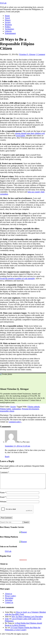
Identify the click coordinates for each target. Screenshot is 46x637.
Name (3, 492)
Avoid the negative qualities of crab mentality (17, 278)
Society (13, 407)
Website (3, 502)
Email (3, 497)
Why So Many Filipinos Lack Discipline (27, 616)
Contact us (9, 602)
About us (8, 594)
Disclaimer (9, 598)
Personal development (30, 409)
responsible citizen (7, 411)
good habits (20, 135)
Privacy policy (10, 596)
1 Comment (40, 54)
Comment (4, 472)
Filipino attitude (33, 407)
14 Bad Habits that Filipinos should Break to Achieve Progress (23, 624)
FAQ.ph (3, 3)
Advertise (8, 600)
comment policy (15, 422)
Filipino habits (5, 409)
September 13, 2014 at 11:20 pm (17, 446)
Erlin (7, 619)
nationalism (16, 409)
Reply (7, 457)
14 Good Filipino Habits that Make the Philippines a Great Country (22, 628)
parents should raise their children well (30, 133)
